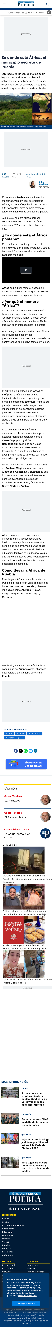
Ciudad (6, 1222)
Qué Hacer (5, 175)
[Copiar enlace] (35, 751)
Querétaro (32, 1265)
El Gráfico (7, 1268)
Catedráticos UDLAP (16, 829)
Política (6, 1245)
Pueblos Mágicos (14, 738)
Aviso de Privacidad (27, 1295)
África (9, 733)
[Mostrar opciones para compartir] (49, 12)
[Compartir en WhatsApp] (26, 751)
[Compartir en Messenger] (31, 751)
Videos (5, 1242)
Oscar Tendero (13, 796)
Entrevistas (8, 1229)
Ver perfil (44, 187)
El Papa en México (16, 817)
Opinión (10, 788)
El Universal (8, 1265)
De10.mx (6, 1272)
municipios (34, 733)
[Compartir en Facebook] (16, 751)
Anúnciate (7, 1255)
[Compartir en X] (21, 751)
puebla (20, 733)
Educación (7, 1232)
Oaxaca (31, 1268)
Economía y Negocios (13, 1225)
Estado (5, 1219)
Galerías (6, 1248)
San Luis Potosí (35, 1272)
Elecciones (7, 1252)
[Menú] (4, 4)
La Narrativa (12, 800)
